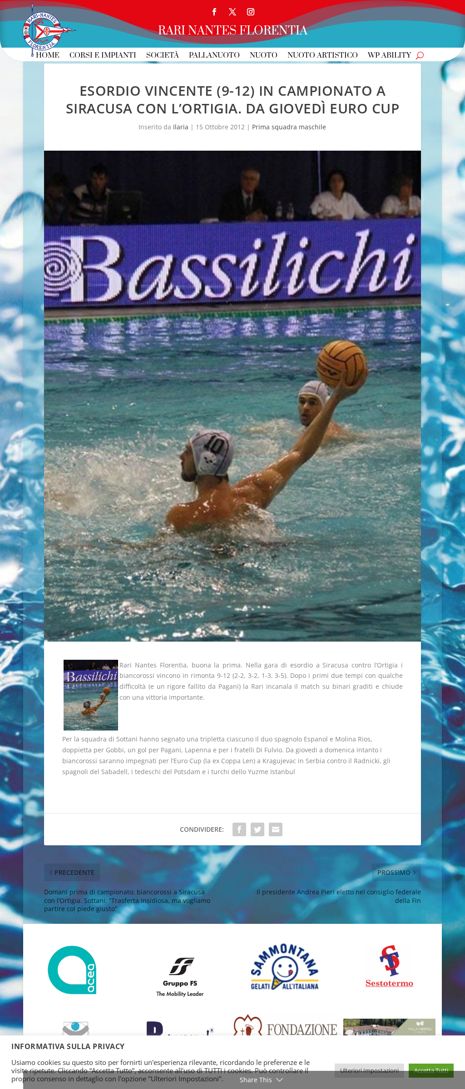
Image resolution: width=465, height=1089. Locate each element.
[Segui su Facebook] (214, 12)
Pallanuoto (214, 56)
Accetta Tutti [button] (431, 1070)
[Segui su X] (232, 12)
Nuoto (263, 56)
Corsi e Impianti (102, 56)
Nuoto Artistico (322, 56)
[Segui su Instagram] (250, 12)
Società (162, 56)
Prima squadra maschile (289, 127)
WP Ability (389, 56)
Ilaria (180, 127)
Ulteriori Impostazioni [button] (369, 1070)
